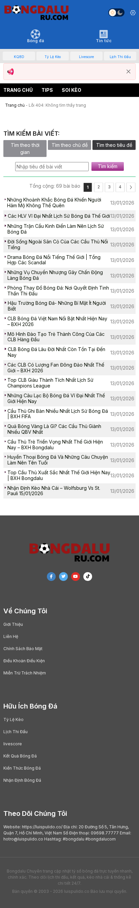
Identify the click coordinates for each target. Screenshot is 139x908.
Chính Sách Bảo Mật (23, 648)
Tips (47, 90)
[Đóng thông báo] (128, 71)
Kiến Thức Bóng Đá (22, 768)
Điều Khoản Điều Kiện (24, 660)
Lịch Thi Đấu (15, 731)
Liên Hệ (10, 636)
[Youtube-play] (75, 576)
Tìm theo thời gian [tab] (25, 148)
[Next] (131, 187)
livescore (12, 743)
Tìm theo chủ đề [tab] (70, 145)
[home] (36, 12)
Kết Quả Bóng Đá (20, 755)
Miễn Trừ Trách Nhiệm (24, 672)
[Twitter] (63, 576)
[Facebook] (51, 576)
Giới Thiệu (13, 624)
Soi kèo (71, 90)
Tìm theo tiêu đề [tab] (114, 145)
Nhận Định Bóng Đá (22, 780)
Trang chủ (18, 90)
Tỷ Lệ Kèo (13, 719)
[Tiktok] (87, 576)
